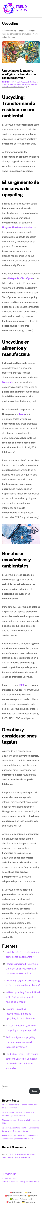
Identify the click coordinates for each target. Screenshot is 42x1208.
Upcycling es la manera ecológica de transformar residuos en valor (19, 74)
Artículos (5, 84)
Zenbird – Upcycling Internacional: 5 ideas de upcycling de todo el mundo (20, 1014)
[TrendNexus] (15, 15)
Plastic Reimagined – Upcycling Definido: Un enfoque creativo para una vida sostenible (22, 968)
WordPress (14, 1181)
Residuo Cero (13, 87)
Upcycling (20, 87)
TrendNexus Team (8, 82)
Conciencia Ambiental (14, 84)
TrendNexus (8, 1179)
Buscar (5, 1086)
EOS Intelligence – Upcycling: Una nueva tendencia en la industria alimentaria (21, 1042)
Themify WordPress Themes (29, 1181)
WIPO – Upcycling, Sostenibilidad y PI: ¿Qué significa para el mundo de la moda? (23, 997)
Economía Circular (27, 84)
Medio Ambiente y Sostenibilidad (26, 82)
